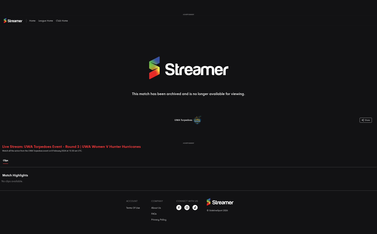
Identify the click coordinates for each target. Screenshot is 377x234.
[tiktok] (195, 207)
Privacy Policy (158, 219)
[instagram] (187, 207)
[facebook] (178, 207)
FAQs (154, 213)
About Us (156, 207)
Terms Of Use (133, 207)
